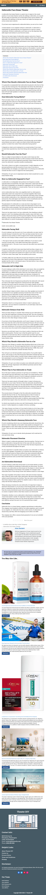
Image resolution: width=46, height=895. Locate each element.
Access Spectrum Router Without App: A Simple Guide (15, 794)
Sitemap (4, 859)
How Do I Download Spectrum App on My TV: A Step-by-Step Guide (18, 758)
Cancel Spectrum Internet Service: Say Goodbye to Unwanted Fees (18, 605)
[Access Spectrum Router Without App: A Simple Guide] (23, 781)
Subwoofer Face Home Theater (11, 526)
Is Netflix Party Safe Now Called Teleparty (15, 524)
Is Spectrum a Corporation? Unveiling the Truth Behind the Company (19, 716)
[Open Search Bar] (36, 5)
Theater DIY (3, 5)
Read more (6, 616)
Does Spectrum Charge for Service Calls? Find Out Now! (16, 643)
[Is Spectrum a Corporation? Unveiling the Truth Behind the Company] (23, 685)
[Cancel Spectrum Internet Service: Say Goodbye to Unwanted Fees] (23, 582)
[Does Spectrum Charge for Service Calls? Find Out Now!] (23, 629)
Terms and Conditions (8, 857)
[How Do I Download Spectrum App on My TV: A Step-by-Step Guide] (23, 742)
